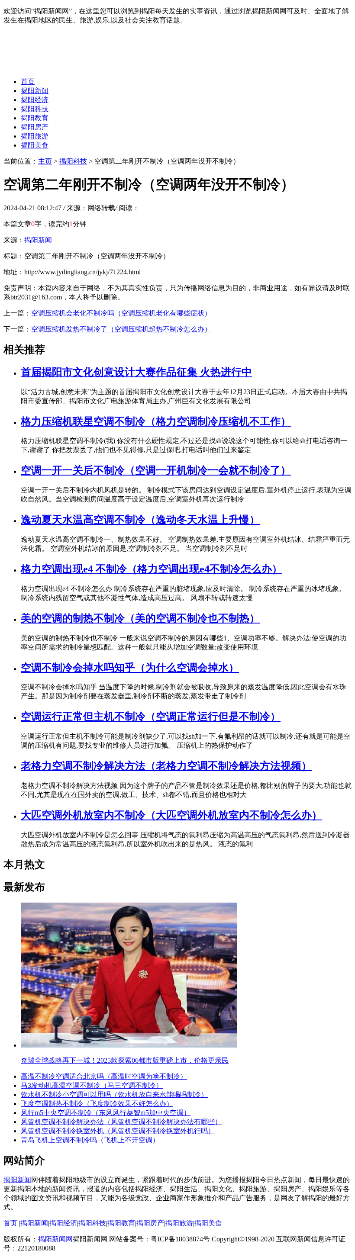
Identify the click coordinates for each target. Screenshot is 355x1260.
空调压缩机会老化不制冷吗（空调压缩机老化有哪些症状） (121, 313)
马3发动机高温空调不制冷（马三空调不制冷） (92, 1085)
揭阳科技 (34, 108)
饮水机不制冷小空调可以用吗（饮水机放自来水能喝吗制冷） (114, 1094)
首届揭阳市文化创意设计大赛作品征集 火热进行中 (136, 372)
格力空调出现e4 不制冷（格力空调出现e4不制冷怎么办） (151, 569)
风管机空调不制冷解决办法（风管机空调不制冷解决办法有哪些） (121, 1121)
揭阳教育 (34, 118)
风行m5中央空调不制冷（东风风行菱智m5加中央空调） (105, 1112)
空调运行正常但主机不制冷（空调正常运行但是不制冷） (151, 716)
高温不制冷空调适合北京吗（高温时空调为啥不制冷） (104, 1076)
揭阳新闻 (34, 90)
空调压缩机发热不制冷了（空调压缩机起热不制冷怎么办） (121, 329)
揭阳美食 (34, 145)
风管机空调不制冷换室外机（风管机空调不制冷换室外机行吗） (118, 1131)
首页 (28, 81)
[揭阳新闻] (68, 66)
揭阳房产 (34, 127)
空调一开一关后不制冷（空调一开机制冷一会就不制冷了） (156, 470)
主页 (45, 161)
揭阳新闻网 (55, 1239)
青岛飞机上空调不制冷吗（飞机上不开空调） (90, 1140)
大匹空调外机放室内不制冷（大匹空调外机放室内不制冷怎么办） (171, 815)
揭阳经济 (34, 99)
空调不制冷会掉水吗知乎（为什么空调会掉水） (130, 667)
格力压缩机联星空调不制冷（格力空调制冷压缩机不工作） (156, 421)
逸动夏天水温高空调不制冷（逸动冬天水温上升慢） (140, 519)
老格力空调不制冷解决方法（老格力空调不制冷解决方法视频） (166, 765)
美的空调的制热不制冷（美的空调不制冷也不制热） (140, 618)
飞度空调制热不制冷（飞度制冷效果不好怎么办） (97, 1103)
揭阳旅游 (34, 136)
